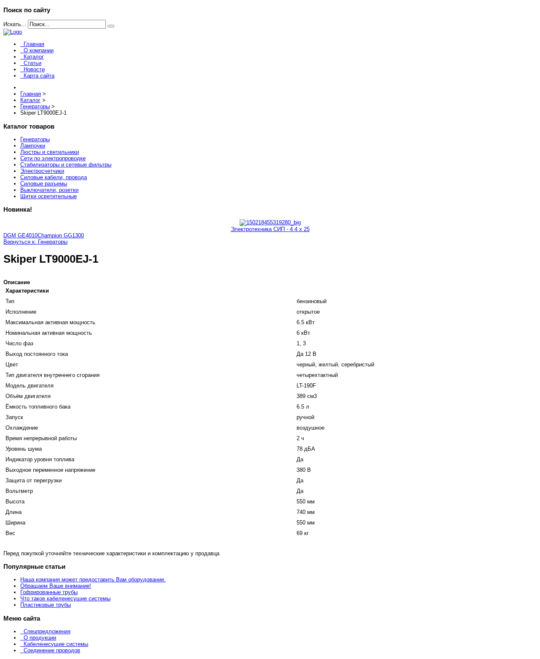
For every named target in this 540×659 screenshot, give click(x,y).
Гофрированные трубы (49, 592)
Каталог (34, 57)
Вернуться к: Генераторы (35, 242)
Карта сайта (39, 76)
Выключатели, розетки (49, 190)
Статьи (32, 63)
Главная (34, 44)
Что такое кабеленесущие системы (65, 598)
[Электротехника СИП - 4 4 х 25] (270, 222)
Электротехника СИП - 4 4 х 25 (270, 229)
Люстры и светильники (49, 152)
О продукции (40, 638)
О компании (39, 50)
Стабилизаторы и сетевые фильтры (65, 164)
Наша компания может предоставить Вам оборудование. (93, 579)
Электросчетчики (42, 171)
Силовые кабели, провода (53, 177)
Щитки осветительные (48, 196)
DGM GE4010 (20, 235)
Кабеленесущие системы (56, 644)
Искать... (14, 24)
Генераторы (35, 139)
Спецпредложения (47, 631)
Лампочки (32, 146)
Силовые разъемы (43, 183)
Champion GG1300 (61, 235)
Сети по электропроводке (53, 158)
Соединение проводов (52, 650)
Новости (34, 69)
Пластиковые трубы (45, 605)
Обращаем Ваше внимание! (55, 586)
